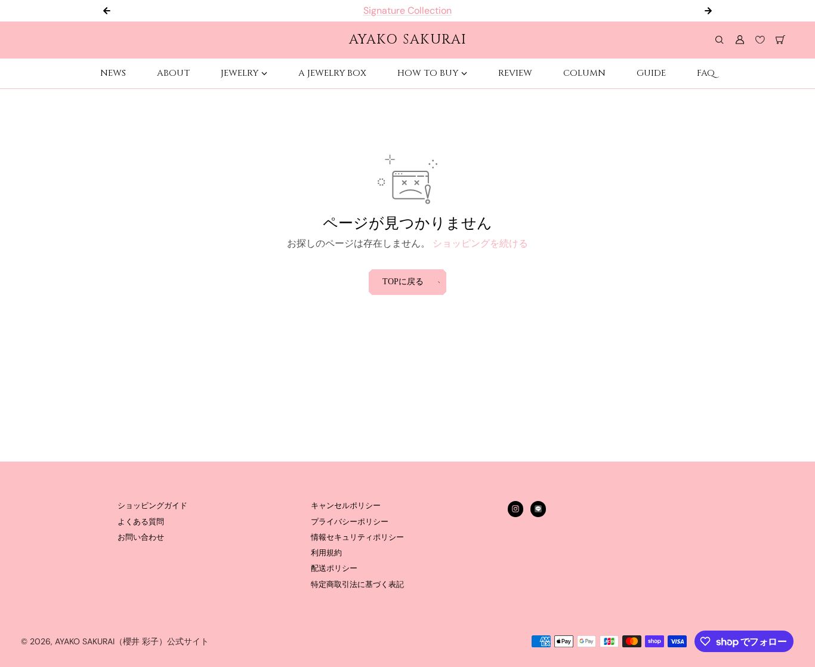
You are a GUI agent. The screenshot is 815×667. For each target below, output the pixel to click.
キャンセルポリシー (346, 506)
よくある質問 (141, 522)
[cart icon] (780, 40)
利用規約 (326, 553)
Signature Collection (407, 10)
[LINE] (538, 508)
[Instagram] (515, 508)
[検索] (719, 40)
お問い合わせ (141, 537)
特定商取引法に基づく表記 (357, 584)
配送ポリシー (334, 568)
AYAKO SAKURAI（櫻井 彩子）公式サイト (132, 641)
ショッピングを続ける (480, 243)
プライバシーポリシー (349, 522)
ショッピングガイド (152, 506)
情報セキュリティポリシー (357, 537)
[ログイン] (740, 40)
